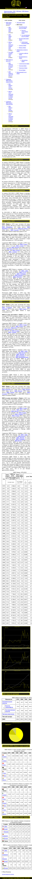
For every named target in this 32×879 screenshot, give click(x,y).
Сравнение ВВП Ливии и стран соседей (9, 81)
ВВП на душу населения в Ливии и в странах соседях (10, 95)
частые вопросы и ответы (8, 874)
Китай (6, 829)
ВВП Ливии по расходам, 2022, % (10, 73)
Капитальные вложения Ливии (25, 42)
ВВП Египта (16, 250)
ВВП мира (18, 11)
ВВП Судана (20, 246)
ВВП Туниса (23, 244)
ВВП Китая (22, 352)
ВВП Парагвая (6, 389)
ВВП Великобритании (22, 357)
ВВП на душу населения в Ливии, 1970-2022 (10, 45)
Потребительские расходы (7, 702)
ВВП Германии (21, 273)
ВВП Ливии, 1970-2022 (9, 23)
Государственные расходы (10, 710)
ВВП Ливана (10, 392)
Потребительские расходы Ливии (23, 27)
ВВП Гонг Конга (23, 228)
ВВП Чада (9, 248)
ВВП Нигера (15, 247)
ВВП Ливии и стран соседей (10, 86)
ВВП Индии (18, 440)
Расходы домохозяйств (9, 706)
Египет (4, 756)
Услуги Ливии (22, 70)
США (5, 826)
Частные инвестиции (8, 714)
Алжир (4, 760)
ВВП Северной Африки (9, 12)
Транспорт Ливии (23, 68)
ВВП (14, 11)
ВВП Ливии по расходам (9, 60)
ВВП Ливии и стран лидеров (10, 108)
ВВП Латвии (26, 389)
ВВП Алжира (13, 251)
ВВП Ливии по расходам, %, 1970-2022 (10, 65)
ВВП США (24, 271)
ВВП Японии (19, 275)
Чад (5, 775)
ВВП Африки (25, 11)
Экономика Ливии (21, 22)
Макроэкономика (8, 11)
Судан (4, 773)
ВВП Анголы (15, 230)
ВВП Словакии (7, 307)
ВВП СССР (22, 272)
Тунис (4, 765)
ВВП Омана (23, 309)
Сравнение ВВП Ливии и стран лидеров (9, 103)
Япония (6, 831)
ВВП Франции (17, 276)
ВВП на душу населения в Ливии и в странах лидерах (10, 117)
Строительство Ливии (24, 63)
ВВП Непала (18, 391)
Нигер (4, 780)
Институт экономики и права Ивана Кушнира (13, 878)
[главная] (16, 6)
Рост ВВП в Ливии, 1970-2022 (10, 54)
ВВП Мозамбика (7, 227)
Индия (6, 838)
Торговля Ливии (22, 65)
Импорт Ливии (22, 47)
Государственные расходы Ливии (25, 35)
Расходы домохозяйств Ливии (24, 32)
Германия (5, 836)
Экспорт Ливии (22, 45)
